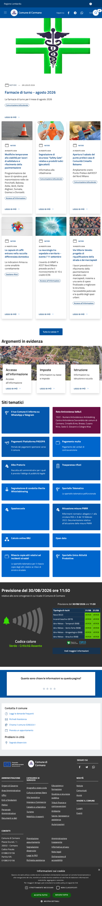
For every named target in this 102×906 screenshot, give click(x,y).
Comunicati (81, 790)
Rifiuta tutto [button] (61, 895)
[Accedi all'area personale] (90, 4)
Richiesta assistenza (36, 860)
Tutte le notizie (49, 331)
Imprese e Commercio (36, 802)
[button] (51, 901)
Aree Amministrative (11, 790)
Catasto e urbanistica (36, 807)
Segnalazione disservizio (33, 848)
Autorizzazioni (58, 824)
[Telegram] (74, 12)
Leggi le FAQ (32, 855)
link (76, 883)
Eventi (79, 813)
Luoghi (79, 808)
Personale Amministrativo (9, 811)
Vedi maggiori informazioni (76, 650)
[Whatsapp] (80, 12)
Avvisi (79, 795)
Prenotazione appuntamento (33, 840)
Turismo (30, 811)
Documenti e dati (9, 818)
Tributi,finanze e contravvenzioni (59, 804)
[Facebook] (67, 12)
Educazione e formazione (57, 787)
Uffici (4, 795)
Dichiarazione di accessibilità (59, 858)
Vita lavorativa (33, 797)
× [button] (99, 870)
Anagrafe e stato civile (37, 787)
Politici (5, 804)
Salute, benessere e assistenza (60, 817)
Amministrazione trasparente (59, 840)
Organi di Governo (10, 785)
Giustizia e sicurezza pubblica (61, 795)
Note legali (56, 851)
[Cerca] (96, 12)
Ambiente (56, 811)
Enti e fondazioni (9, 800)
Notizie (13, 85)
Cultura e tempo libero (37, 792)
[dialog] (51, 886)
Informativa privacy (60, 846)
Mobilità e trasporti (35, 816)
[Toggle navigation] (5, 12)
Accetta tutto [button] (40, 895)
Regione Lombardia (12, 3)
